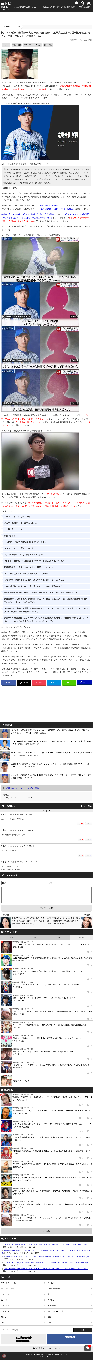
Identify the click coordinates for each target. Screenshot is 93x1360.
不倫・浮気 (16, 45)
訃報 (2, 1323)
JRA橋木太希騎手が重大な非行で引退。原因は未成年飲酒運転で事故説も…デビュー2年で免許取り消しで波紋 (46, 1244)
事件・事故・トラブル (32, 45)
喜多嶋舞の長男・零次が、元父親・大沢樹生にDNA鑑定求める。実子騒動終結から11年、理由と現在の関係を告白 (47, 1257)
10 (82, 824)
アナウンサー (6, 1311)
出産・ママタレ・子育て (56, 1311)
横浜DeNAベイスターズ (16, 788)
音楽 (49, 1294)
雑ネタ (3, 1317)
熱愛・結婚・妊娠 (54, 1288)
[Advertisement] (46, 18)
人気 (76, 4)
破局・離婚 (48, 45)
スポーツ (17, 27)
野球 (37, 788)
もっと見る (46, 1231)
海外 (49, 1323)
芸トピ (6, 3)
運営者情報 (39, 1348)
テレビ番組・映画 (7, 1288)
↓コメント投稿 (86, 806)
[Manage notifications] (4, 1356)
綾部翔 (30, 788)
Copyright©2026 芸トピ (46, 1356)
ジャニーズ (5, 1294)
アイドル (51, 1300)
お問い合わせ (55, 1348)
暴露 (49, 1317)
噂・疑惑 (51, 1283)
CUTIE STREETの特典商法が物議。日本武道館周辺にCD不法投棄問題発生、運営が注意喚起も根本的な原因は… (47, 1263)
